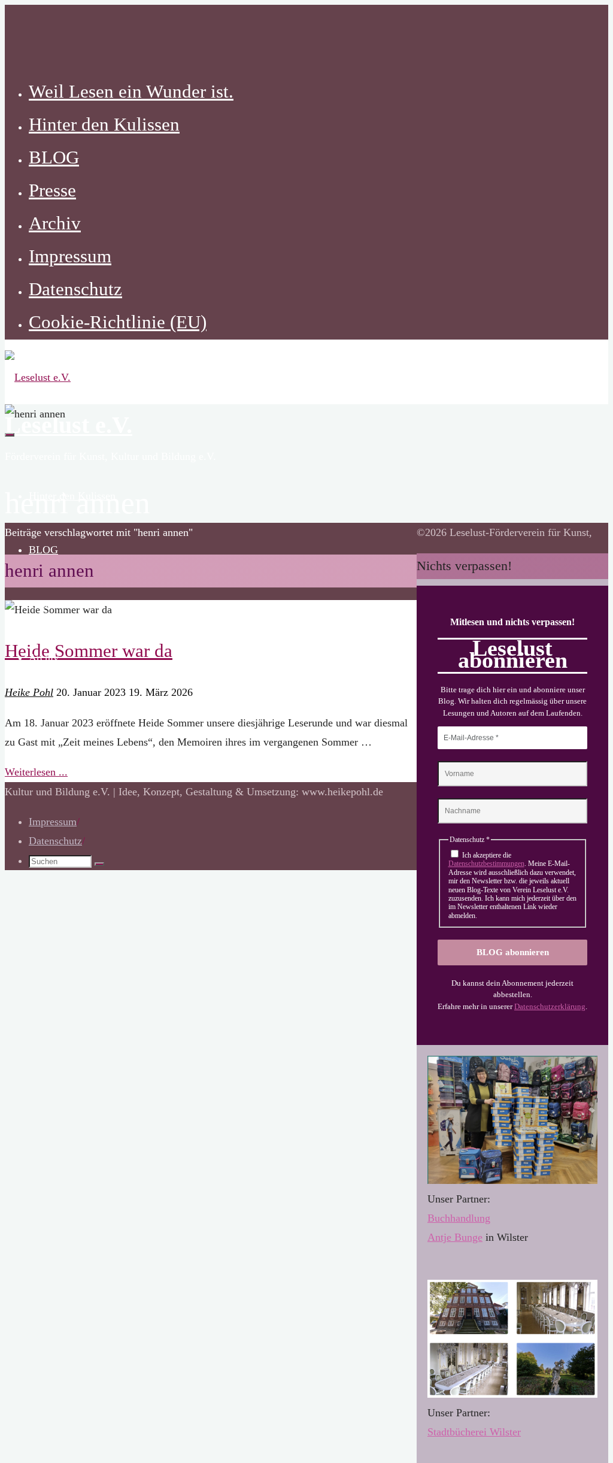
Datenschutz (55, 841)
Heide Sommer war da (88, 651)
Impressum (53, 822)
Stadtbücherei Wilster (474, 1432)
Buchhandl (450, 1218)
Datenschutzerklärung (549, 1006)
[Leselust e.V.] (38, 377)
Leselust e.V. (68, 425)
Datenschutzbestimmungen (486, 863)
